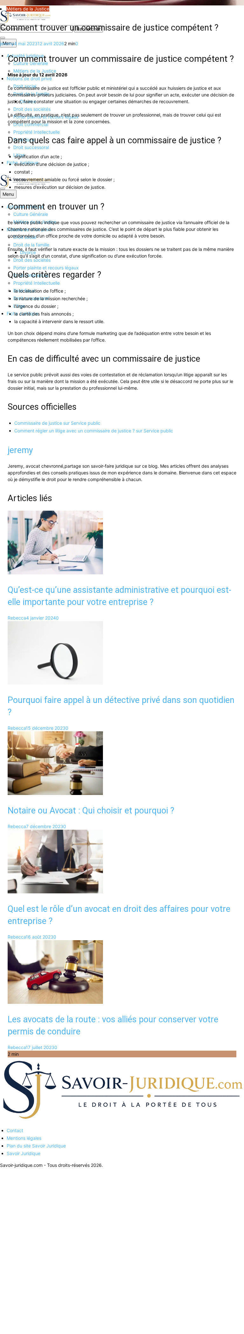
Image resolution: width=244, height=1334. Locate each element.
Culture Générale (30, 214)
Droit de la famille (31, 244)
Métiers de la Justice (34, 71)
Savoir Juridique (23, 1153)
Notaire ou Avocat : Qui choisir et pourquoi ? (91, 810)
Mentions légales (24, 1138)
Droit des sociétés (32, 109)
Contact (15, 1130)
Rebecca (17, 618)
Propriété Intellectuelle (36, 132)
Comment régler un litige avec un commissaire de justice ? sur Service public (93, 430)
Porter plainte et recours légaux (46, 267)
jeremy (7, 43)
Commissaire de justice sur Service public (57, 423)
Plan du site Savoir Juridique (36, 1145)
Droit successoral (31, 147)
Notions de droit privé (29, 78)
